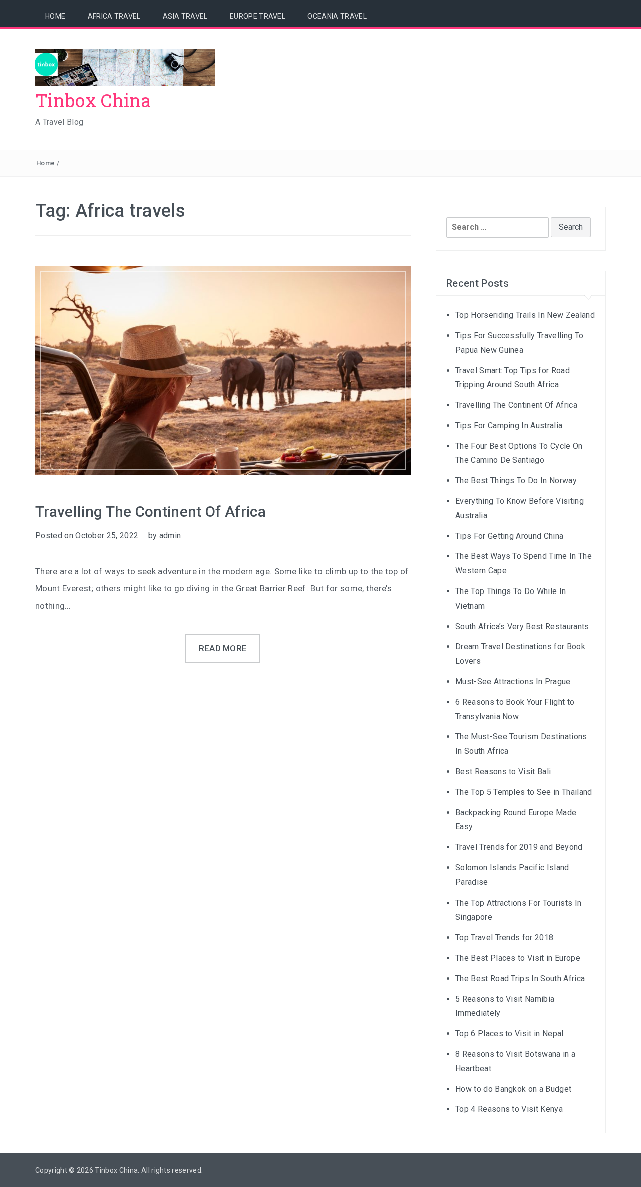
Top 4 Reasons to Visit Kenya (509, 1109)
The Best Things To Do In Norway (516, 480)
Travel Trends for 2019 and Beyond (519, 847)
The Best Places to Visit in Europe (517, 958)
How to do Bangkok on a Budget (513, 1089)
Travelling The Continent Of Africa (150, 511)
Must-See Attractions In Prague (513, 681)
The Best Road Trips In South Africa (520, 978)
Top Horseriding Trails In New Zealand (525, 315)
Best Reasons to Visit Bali (503, 771)
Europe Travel (257, 16)
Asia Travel (185, 16)
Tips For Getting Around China (509, 536)
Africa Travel (114, 16)
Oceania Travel (336, 16)
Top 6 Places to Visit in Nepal (509, 1033)
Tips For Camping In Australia (508, 425)
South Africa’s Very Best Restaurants (522, 626)
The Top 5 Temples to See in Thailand (523, 792)
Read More (223, 648)
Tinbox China (93, 100)
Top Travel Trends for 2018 (504, 937)
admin (170, 535)
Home (55, 16)
